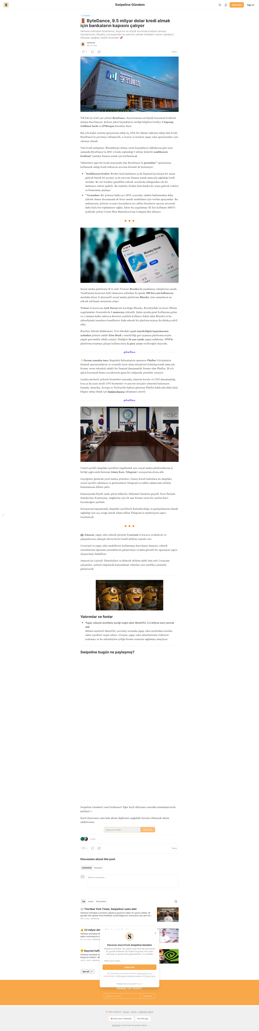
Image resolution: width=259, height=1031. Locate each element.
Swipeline (91, 43)
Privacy (126, 1012)
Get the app (142, 1018)
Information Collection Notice (129, 976)
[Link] (76, 617)
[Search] (220, 5)
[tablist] (92, 867)
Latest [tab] (90, 901)
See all (86, 971)
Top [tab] (83, 901)
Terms (134, 1012)
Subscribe (237, 5)
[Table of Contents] (3, 515)
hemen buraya (116, 392)
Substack (116, 1025)
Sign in (250, 5)
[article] (129, 915)
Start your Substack (122, 1018)
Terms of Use (142, 973)
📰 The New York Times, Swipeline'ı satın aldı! (108, 909)
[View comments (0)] (92, 51)
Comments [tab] (87, 868)
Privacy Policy (149, 976)
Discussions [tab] (101, 901)
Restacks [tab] (98, 868)
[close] (155, 933)
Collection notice (145, 1012)
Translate (86, 16)
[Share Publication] (226, 5)
